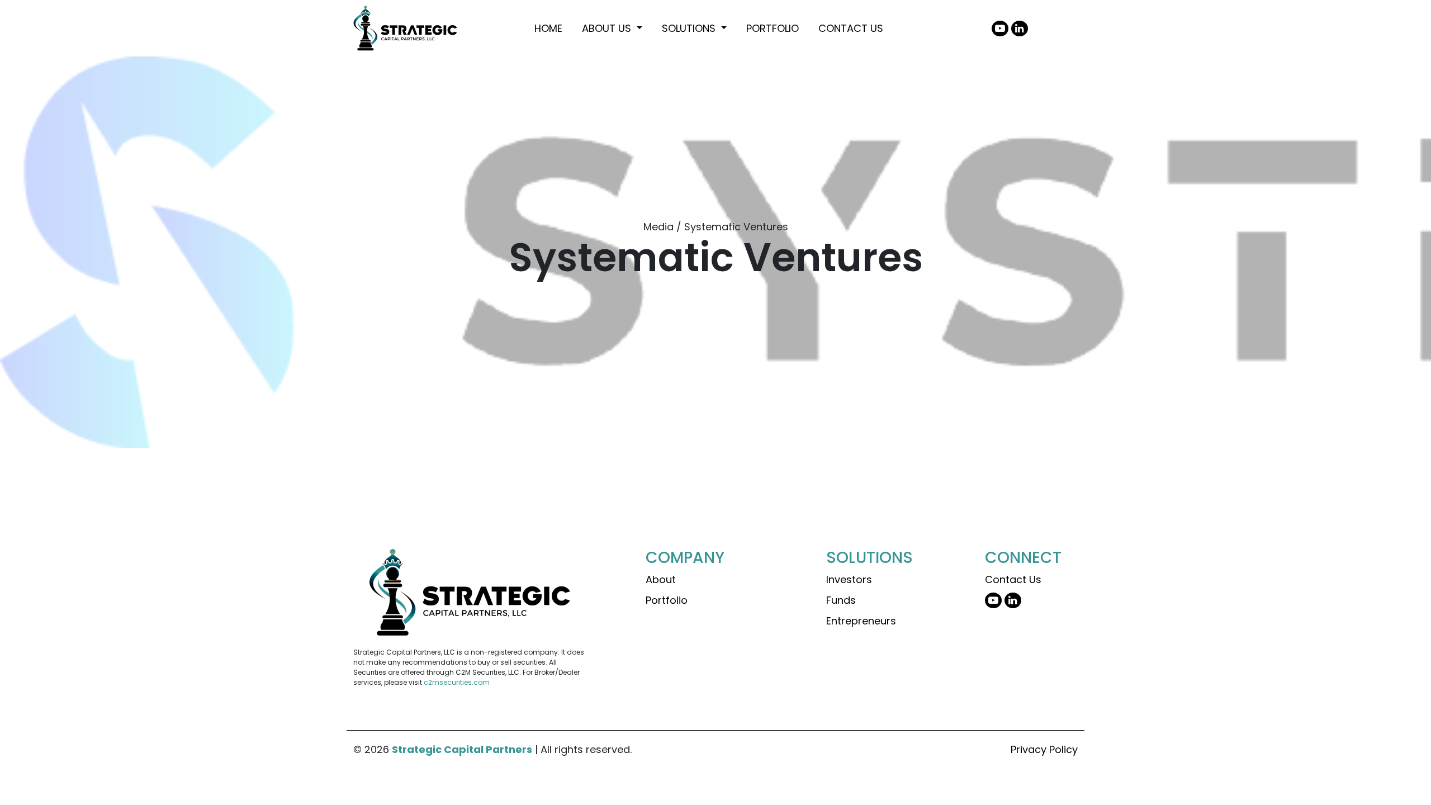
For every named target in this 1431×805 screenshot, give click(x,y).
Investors (849, 579)
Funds (841, 600)
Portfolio (772, 28)
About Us (608, 28)
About (661, 579)
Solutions (690, 28)
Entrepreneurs (861, 621)
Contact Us (850, 28)
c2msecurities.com (457, 682)
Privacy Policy (1044, 749)
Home (548, 28)
